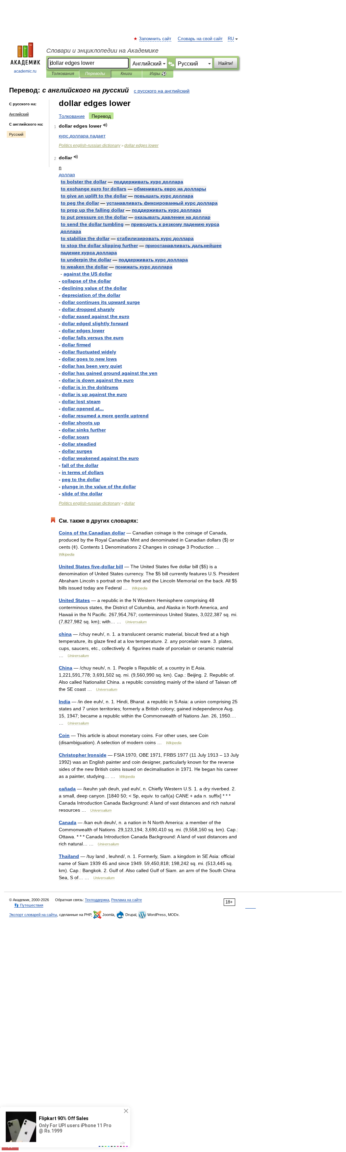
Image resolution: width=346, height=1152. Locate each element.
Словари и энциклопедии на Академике (102, 50)
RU (231, 38)
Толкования (62, 73)
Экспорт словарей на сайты (33, 915)
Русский (16, 134)
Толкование (72, 116)
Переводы (95, 73)
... (83, 408)
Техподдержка (97, 900)
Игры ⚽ (158, 73)
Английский (19, 114)
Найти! (225, 63)
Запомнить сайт (155, 38)
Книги (126, 73)
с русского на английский (162, 91)
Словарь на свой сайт (200, 38)
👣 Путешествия (28, 905)
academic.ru (25, 71)
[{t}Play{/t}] (105, 125)
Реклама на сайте (126, 900)
